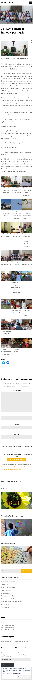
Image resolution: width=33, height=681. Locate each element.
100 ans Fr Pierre (6, 590)
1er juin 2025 (4, 584)
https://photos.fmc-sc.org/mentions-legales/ (15, 641)
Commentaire (16, 390)
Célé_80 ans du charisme (8, 607)
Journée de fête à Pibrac (8, 596)
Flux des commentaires (8, 627)
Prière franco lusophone (8, 582)
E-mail (16, 424)
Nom (16, 415)
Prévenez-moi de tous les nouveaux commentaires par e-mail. (17, 448)
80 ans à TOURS (5, 593)
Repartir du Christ (6, 604)
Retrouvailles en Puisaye (8, 587)
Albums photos (8, 2)
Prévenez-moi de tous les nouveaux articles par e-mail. (17, 455)
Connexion (4, 623)
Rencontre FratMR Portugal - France (11, 601)
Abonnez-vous (7, 664)
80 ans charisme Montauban (9, 599)
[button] (6, 185)
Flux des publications (7, 625)
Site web (16, 434)
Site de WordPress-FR (7, 630)
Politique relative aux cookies (13, 673)
